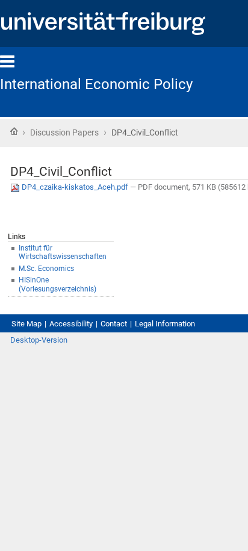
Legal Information (165, 323)
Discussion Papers (64, 132)
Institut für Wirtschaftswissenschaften (63, 252)
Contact (114, 323)
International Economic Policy (96, 84)
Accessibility (71, 323)
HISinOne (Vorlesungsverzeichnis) (57, 284)
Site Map (26, 323)
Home (13, 131)
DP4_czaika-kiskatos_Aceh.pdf (75, 186)
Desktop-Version (38, 339)
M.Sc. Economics (46, 268)
